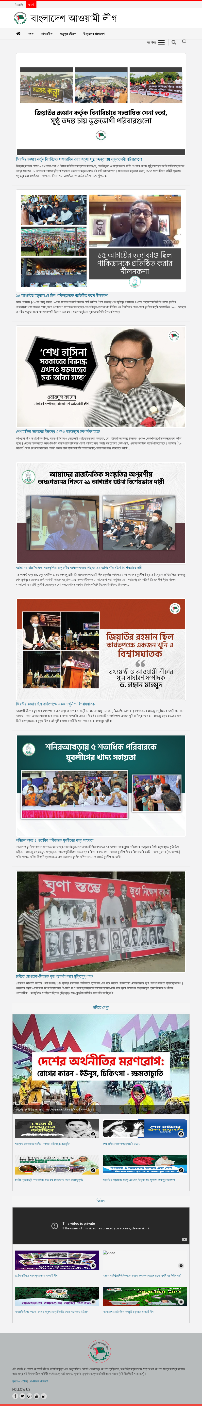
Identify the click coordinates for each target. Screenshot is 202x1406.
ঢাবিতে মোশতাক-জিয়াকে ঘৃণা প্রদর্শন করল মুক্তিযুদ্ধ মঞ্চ (54, 976)
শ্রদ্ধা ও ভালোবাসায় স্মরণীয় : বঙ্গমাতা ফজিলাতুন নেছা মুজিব (42, 1144)
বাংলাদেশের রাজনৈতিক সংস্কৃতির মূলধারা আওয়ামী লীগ (128, 1312)
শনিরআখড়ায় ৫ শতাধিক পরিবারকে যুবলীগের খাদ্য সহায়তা (54, 840)
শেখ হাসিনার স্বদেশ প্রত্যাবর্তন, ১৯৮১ (121, 1144)
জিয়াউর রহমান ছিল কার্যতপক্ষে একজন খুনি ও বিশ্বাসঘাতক (55, 703)
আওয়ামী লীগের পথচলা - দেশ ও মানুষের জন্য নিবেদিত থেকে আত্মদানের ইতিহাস (51, 1312)
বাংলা (31, 4)
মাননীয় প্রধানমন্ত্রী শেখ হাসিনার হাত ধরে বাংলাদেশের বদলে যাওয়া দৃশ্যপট (49, 1180)
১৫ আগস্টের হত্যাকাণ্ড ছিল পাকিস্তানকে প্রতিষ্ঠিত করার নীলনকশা (62, 295)
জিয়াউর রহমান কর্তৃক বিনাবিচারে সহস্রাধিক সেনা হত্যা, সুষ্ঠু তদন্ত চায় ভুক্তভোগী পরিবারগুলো (79, 159)
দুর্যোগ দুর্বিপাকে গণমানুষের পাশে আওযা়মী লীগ (36, 1275)
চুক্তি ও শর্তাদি (19, 1381)
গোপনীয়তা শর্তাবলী (38, 1381)
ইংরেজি (19, 4)
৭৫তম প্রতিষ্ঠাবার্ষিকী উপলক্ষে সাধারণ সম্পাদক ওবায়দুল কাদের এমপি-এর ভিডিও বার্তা (142, 1275)
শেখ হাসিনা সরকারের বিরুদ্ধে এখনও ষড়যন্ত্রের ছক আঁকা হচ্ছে (58, 431)
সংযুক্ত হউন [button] (67, 34)
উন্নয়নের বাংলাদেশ (94, 34)
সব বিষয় (151, 42)
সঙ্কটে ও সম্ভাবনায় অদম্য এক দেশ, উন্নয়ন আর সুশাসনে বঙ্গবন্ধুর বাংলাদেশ (139, 1180)
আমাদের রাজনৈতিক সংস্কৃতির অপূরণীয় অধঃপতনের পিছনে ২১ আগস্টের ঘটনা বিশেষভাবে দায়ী (79, 567)
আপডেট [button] (45, 34)
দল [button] (29, 34)
